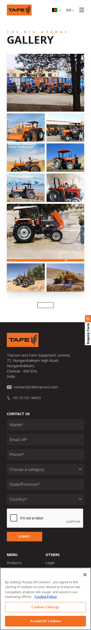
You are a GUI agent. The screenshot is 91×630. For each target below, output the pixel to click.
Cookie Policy (45, 596)
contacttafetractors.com (35, 387)
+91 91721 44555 (26, 397)
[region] (45, 599)
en (68, 10)
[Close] (84, 574)
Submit (24, 536)
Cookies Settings (45, 607)
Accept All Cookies (45, 621)
